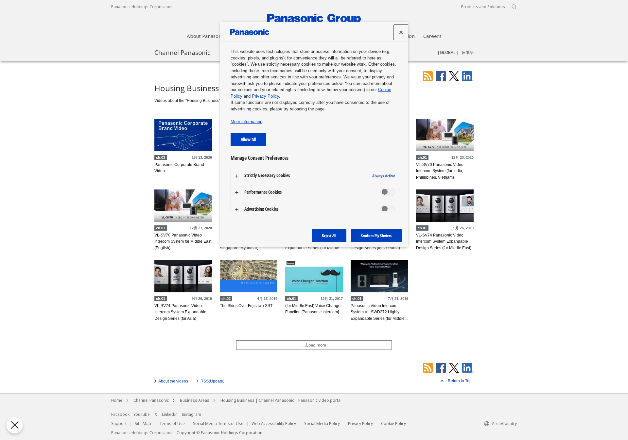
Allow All (248, 139)
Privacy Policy (360, 424)
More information (246, 121)
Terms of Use (172, 424)
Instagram (191, 414)
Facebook (120, 414)
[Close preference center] (401, 32)
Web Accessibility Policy (274, 424)
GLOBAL (448, 52)
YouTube (141, 414)
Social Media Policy (322, 424)
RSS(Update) (212, 381)
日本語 (468, 52)
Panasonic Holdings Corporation (142, 7)
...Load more (314, 345)
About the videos (173, 381)
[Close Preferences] (15, 425)
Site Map (143, 424)
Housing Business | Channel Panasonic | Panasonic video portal (280, 400)
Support (119, 424)
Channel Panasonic (182, 52)
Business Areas (194, 400)
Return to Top (460, 381)
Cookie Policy (393, 424)
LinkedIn (170, 414)
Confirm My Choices (376, 235)
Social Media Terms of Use (218, 424)
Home (116, 400)
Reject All (329, 235)
